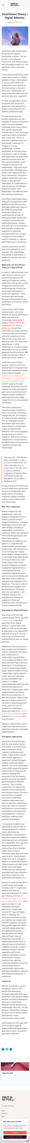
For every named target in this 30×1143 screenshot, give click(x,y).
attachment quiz (15, 716)
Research (20, 22)
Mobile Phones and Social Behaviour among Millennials (13, 325)
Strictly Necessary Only (15, 1137)
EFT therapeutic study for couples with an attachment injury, (13, 898)
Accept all (15, 1132)
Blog (3, 1116)
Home (3, 1111)
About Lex (4, 1113)
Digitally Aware (8, 620)
